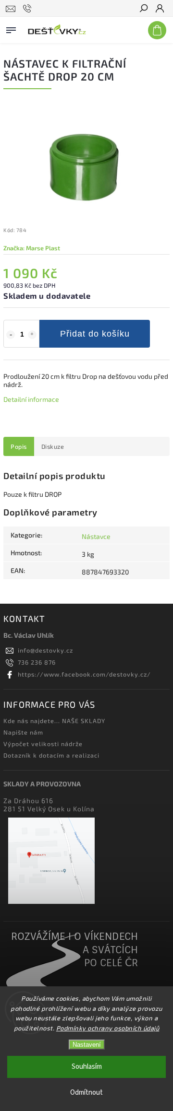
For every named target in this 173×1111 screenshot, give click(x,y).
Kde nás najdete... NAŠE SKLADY (54, 721)
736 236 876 (37, 662)
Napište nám (23, 732)
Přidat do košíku (95, 334)
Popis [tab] (19, 446)
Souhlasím (87, 1067)
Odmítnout (86, 1093)
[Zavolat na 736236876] (28, 8)
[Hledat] (143, 9)
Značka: (31, 248)
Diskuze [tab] (52, 446)
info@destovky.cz (45, 650)
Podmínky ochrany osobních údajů (108, 1028)
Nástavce (96, 536)
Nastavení (87, 1044)
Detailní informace (31, 399)
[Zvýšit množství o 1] (32, 334)
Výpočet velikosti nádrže (43, 744)
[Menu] (11, 28)
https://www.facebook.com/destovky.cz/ (84, 674)
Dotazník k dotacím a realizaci (51, 755)
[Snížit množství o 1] (10, 334)
